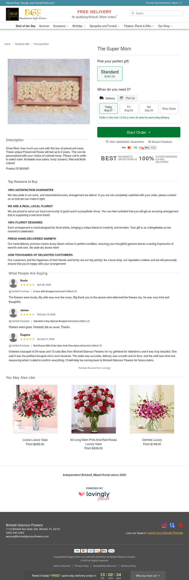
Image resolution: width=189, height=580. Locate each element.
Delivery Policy (128, 566)
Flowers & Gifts (22, 43)
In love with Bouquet (43, 291)
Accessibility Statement (104, 566)
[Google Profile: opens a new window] (172, 525)
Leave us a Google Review (165, 533)
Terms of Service (61, 566)
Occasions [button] (59, 26)
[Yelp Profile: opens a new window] (180, 525)
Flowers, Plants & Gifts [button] (138, 26)
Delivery (110, 98)
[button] (179, 564)
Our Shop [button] (164, 26)
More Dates (169, 108)
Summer (44, 26)
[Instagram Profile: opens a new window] (164, 525)
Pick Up (130, 98)
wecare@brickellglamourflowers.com (27, 536)
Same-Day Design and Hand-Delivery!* (30, 3)
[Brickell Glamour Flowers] (32, 14)
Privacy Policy (82, 566)
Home (8, 43)
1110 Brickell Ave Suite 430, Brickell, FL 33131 (33, 529)
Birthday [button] (78, 26)
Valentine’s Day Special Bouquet (50, 321)
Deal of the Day (25, 26)
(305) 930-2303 (15, 532)
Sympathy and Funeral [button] (104, 26)
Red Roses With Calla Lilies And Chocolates (56, 345)
